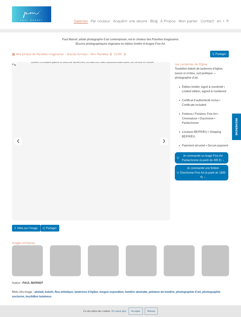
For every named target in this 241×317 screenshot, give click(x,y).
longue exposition (112, 291)
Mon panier (188, 21)
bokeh (49, 291)
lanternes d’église (86, 291)
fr (227, 21)
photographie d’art (188, 291)
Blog (154, 21)
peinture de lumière (161, 291)
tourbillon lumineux (39, 296)
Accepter (135, 311)
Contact (207, 21)
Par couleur (100, 21)
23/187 (118, 54)
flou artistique (64, 291)
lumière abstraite (136, 291)
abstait (38, 291)
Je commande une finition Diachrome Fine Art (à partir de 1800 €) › (202, 173)
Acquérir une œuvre (130, 21)
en (219, 21)
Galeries (81, 21)
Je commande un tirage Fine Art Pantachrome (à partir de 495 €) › (203, 158)
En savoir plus (119, 311)
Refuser (151, 311)
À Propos (168, 21)
